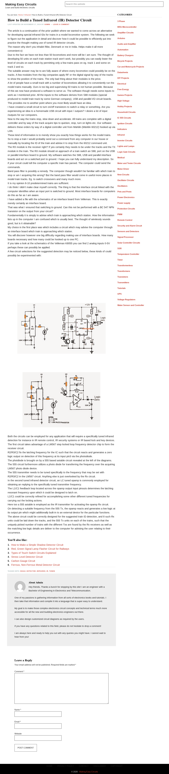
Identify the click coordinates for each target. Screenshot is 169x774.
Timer (120, 260)
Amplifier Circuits (125, 33)
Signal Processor (125, 237)
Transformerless (125, 265)
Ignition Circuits (124, 123)
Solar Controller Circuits (128, 243)
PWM (119, 214)
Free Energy (123, 89)
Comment (19, 671)
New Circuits (123, 175)
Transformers (123, 271)
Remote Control (124, 220)
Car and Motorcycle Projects (130, 67)
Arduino (121, 38)
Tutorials (121, 288)
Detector (31, 571)
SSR (119, 248)
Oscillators (122, 186)
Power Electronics (125, 197)
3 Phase (121, 21)
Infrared (41, 571)
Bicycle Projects (125, 61)
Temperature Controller (128, 254)
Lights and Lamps (125, 146)
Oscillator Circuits (125, 180)
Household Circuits (126, 112)
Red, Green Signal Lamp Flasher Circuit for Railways (40, 548)
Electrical (121, 84)
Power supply (123, 203)
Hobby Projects (124, 106)
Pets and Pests (124, 192)
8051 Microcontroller (127, 27)
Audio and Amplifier (126, 44)
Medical (121, 158)
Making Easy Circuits (20, 4)
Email (17, 722)
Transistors (122, 277)
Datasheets (122, 72)
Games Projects (124, 95)
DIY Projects (123, 78)
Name (17, 710)
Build (23, 571)
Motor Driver (123, 169)
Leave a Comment (61, 24)
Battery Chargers (125, 55)
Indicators (122, 129)
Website (18, 734)
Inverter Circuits (124, 141)
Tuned (52, 571)
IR (47, 571)
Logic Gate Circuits (126, 152)
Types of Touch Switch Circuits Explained (33, 553)
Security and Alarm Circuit (129, 226)
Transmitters (123, 282)
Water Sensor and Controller (130, 305)
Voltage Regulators (126, 300)
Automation (122, 50)
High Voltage (123, 101)
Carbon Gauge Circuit (23, 561)
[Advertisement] (61, 278)
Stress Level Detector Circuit (27, 556)
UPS (119, 294)
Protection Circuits (126, 209)
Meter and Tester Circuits (129, 163)
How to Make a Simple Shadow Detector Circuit (37, 544)
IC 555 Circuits (124, 118)
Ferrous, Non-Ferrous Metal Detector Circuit (35, 564)
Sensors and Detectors (128, 231)
